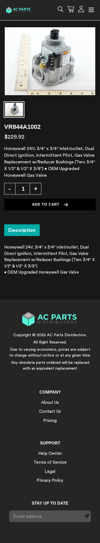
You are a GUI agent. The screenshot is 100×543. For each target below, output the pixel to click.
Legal (50, 472)
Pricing (50, 421)
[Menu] (91, 10)
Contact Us (50, 411)
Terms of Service (50, 462)
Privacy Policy (50, 480)
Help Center (50, 453)
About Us (50, 403)
